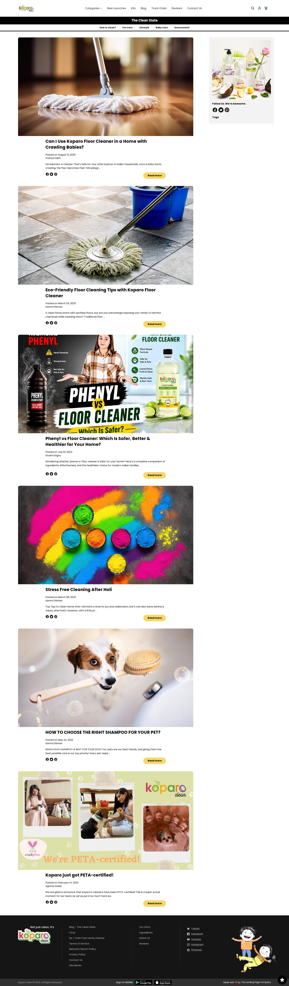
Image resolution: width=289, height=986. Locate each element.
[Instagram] (195, 944)
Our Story (145, 927)
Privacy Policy (77, 954)
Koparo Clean (25, 982)
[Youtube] (194, 939)
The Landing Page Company (256, 982)
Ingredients (146, 932)
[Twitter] (193, 928)
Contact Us (75, 960)
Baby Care (162, 27)
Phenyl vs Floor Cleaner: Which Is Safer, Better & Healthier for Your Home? (97, 441)
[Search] (254, 8)
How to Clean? (108, 27)
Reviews (144, 943)
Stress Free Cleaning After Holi (78, 590)
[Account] (261, 8)
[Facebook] (195, 934)
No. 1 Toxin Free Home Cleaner (87, 938)
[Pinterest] (194, 950)
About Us (144, 938)
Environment (182, 27)
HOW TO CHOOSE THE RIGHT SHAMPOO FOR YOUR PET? (102, 732)
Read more (155, 175)
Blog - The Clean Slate (82, 927)
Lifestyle (144, 27)
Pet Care (128, 27)
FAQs (72, 932)
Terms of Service (79, 943)
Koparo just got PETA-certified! (79, 875)
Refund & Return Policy (82, 949)
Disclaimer (75, 965)
